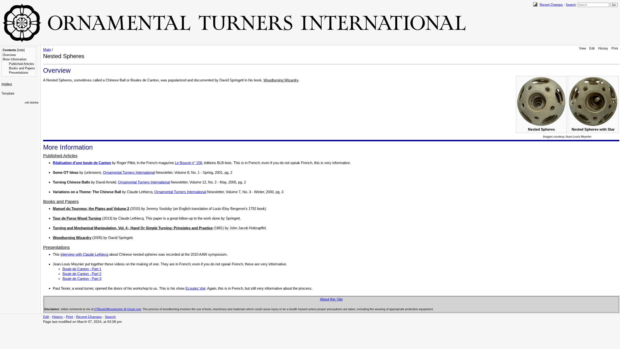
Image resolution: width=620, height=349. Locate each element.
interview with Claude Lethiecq (84, 254)
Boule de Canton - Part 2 (81, 274)
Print (615, 48)
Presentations (18, 72)
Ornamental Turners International (129, 172)
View (582, 48)
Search (571, 5)
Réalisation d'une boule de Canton (82, 163)
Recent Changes (551, 5)
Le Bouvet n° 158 (188, 163)
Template (7, 93)
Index (6, 84)
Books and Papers (22, 68)
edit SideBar (32, 102)
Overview (9, 54)
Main (47, 50)
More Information (14, 59)
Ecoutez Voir (195, 288)
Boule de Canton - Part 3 (81, 279)
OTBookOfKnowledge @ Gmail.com (117, 309)
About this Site (331, 299)
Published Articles (21, 63)
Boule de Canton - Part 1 (81, 269)
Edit (592, 48)
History (603, 48)
